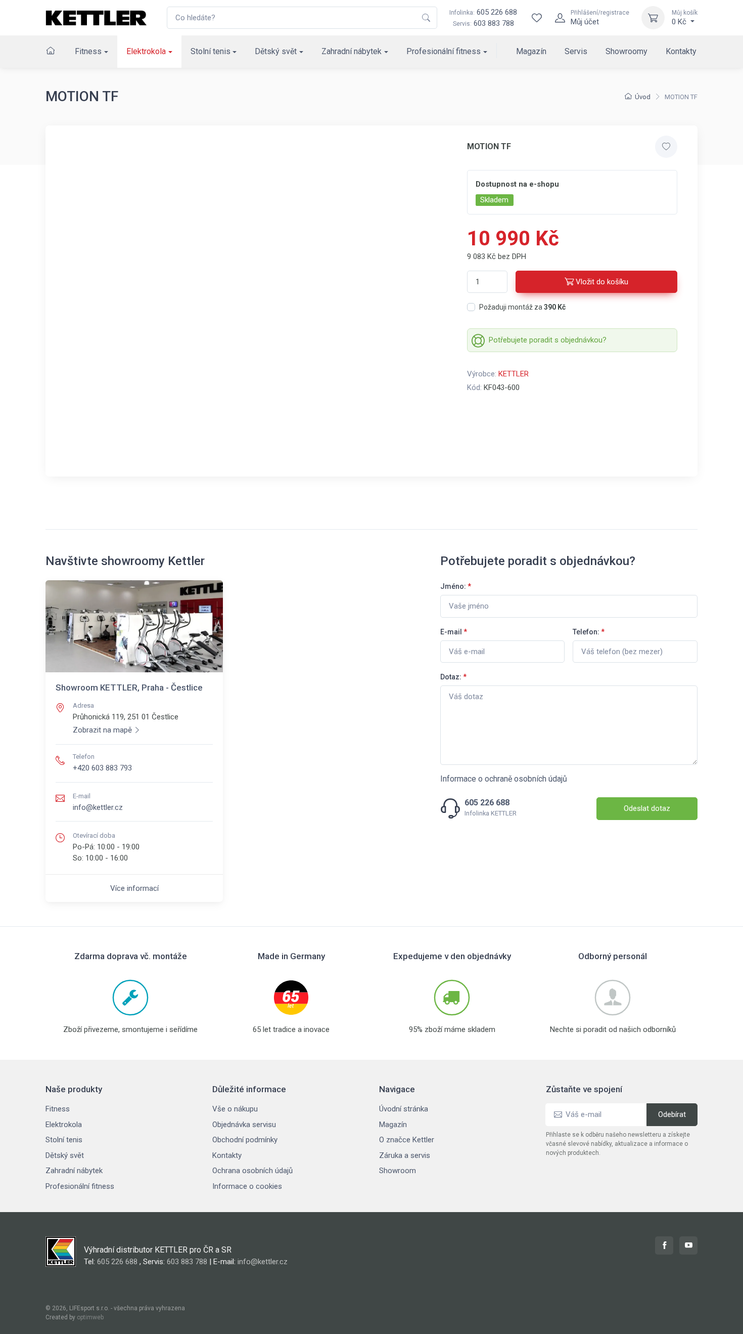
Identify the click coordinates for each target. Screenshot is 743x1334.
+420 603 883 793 (102, 767)
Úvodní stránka (403, 1108)
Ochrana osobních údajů (252, 1170)
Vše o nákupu (235, 1108)
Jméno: (455, 586)
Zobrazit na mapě (102, 730)
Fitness (88, 51)
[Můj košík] (653, 17)
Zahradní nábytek (351, 51)
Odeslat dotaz (647, 808)
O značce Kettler (406, 1139)
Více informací (134, 888)
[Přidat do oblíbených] (666, 147)
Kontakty (681, 51)
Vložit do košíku (602, 281)
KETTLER (513, 373)
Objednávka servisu (244, 1124)
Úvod (643, 97)
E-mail (453, 632)
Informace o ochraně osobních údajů (503, 779)
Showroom (397, 1170)
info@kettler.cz (98, 807)
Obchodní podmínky (244, 1139)
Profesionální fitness (443, 51)
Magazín (531, 51)
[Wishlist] (536, 17)
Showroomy (626, 51)
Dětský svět (276, 51)
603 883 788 (494, 23)
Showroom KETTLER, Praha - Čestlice (129, 687)
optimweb (90, 1317)
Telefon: (589, 632)
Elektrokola (146, 51)
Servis (576, 51)
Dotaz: (453, 677)
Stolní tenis (210, 51)
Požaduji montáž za (522, 307)
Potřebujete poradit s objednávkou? (548, 340)
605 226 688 (483, 12)
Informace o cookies (247, 1186)
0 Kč (685, 17)
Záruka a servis (404, 1155)
